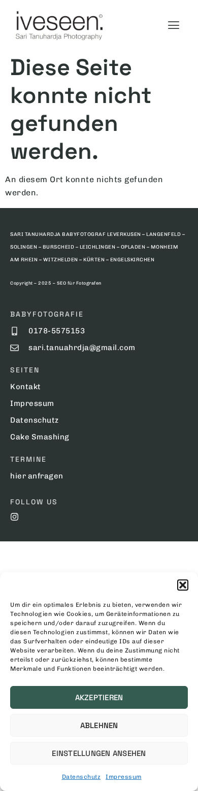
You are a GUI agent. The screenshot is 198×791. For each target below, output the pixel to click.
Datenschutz (81, 776)
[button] (183, 585)
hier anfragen (36, 475)
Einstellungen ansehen (99, 753)
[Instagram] (14, 516)
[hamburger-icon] (173, 25)
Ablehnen (99, 725)
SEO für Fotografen (79, 283)
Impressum (124, 776)
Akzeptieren (99, 697)
